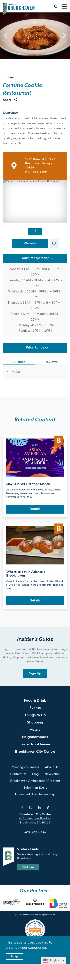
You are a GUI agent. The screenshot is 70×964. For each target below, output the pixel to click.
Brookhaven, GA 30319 (35, 822)
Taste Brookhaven (35, 744)
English (54, 960)
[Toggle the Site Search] (56, 6)
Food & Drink (35, 700)
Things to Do (35, 715)
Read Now (28, 867)
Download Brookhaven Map (35, 794)
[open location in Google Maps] (35, 201)
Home (10, 77)
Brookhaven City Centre (35, 752)
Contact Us (18, 774)
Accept (14, 956)
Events (35, 708)
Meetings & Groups (25, 767)
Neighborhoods (35, 737)
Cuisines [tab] (18, 362)
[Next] (61, 36)
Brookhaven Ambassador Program (35, 781)
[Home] (18, 9)
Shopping (35, 722)
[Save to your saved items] (54, 243)
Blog (35, 774)
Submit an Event (35, 787)
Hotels (35, 730)
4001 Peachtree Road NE (35, 818)
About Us (52, 767)
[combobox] (53, 960)
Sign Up (35, 673)
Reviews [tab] (51, 362)
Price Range (35, 347)
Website (30, 243)
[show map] (14, 165)
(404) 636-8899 (36, 171)
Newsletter (52, 774)
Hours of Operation (35, 258)
